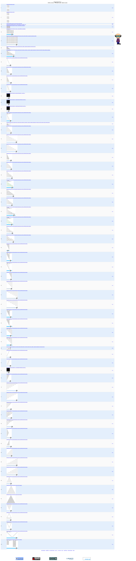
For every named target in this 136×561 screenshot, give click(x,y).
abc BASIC (47, 550)
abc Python (65, 550)
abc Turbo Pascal (52, 550)
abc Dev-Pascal (70, 550)
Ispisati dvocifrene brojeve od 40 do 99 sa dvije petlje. (14, 23)
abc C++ (56, 550)
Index (73, 550)
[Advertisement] (57, 553)
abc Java (59, 550)
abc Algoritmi (43, 550)
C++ (112, 7)
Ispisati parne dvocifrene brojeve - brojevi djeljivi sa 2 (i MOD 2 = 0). (16, 24)
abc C (62, 550)
